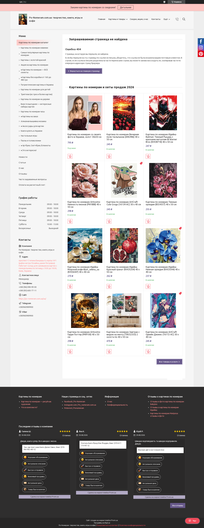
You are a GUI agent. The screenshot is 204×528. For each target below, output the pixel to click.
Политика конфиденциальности (132, 525)
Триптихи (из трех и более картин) (36, 94)
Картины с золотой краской (33, 60)
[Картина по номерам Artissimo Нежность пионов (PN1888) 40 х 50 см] (85, 180)
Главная (101, 19)
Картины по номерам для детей (35, 89)
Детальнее (125, 7)
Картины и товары (117, 19)
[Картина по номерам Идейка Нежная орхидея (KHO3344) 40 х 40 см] (163, 245)
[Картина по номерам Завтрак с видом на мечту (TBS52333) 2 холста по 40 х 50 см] (123, 310)
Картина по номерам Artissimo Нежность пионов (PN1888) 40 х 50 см (84, 204)
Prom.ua (114, 520)
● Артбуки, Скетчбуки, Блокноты (36, 145)
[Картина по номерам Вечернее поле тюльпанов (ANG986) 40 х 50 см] (123, 112)
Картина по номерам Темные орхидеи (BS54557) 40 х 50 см (161, 203)
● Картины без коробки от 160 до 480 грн (36, 78)
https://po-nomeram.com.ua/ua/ (32, 299)
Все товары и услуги (168, 362)
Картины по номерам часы (33, 111)
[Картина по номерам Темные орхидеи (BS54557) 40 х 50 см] (163, 180)
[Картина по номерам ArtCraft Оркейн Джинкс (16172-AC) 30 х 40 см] (163, 310)
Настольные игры (29, 136)
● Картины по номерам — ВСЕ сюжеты (34, 71)
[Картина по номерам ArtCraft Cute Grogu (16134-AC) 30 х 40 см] (123, 180)
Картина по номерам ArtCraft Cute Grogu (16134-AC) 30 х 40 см (124, 203)
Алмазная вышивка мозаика (33, 121)
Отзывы (23, 174)
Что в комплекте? (29, 407)
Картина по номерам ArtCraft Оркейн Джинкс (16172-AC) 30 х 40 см (162, 334)
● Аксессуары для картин (32, 126)
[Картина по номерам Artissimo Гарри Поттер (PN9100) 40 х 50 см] (85, 310)
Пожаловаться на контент (107, 525)
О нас (21, 168)
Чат (194, 521)
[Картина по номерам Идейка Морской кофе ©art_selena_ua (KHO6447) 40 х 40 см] (85, 245)
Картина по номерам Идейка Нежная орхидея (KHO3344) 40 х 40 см (162, 269)
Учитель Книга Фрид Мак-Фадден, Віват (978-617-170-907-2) (101, 444)
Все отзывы (177, 505)
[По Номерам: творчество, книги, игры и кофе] (23, 19)
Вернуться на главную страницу (85, 71)
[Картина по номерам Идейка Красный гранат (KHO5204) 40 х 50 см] (123, 245)
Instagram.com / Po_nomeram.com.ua (80, 405)
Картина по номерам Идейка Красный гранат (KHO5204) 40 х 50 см (123, 269)
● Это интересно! (28, 150)
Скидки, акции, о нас (139, 19)
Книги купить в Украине (31, 131)
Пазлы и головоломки (31, 141)
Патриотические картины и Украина (37, 85)
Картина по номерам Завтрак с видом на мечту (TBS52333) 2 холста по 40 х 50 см (123, 334)
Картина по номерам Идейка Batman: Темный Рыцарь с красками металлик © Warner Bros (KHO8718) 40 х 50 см (161, 138)
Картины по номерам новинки (34, 48)
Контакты (156, 19)
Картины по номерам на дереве (35, 99)
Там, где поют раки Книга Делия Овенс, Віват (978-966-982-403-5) (44, 448)
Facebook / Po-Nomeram (74, 401)
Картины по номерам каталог (33, 42)
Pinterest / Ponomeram (74, 408)
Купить (70, 156)
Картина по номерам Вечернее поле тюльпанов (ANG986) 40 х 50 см (123, 137)
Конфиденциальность (117, 405)
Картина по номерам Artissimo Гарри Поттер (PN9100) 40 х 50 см (84, 334)
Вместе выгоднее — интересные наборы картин (36, 105)
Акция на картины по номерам (34, 65)
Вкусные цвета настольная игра (151, 450)
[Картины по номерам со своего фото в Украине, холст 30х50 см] (85, 112)
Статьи (22, 162)
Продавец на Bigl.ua (102, 523)
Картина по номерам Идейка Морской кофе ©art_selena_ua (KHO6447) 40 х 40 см (83, 269)
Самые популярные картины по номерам (35, 53)
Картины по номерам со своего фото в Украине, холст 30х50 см (84, 135)
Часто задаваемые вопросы (33, 179)
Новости (23, 157)
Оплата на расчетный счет (32, 185)
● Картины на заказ (29, 116)
